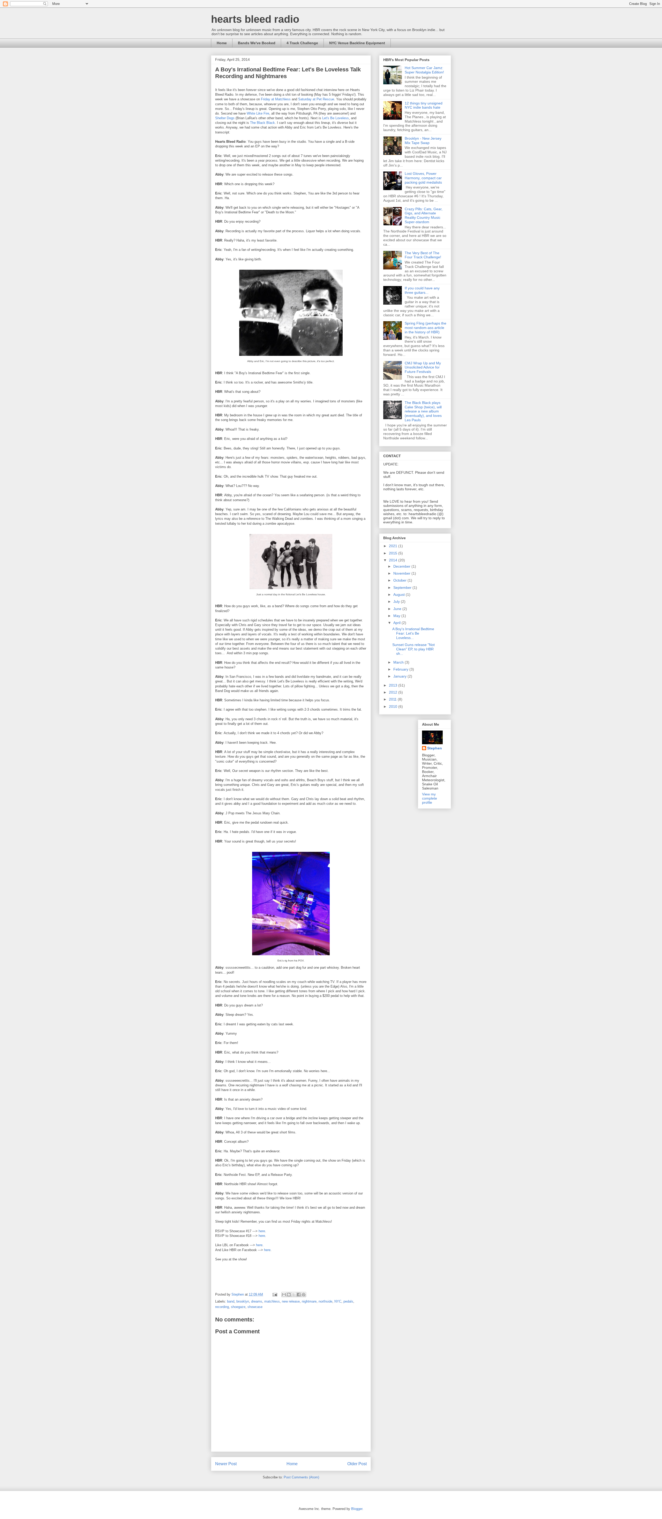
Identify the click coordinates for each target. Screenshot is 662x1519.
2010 (393, 706)
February (401, 669)
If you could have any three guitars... (422, 290)
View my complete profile (429, 798)
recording (222, 1307)
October (400, 580)
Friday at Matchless (276, 99)
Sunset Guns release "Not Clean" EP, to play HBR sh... (413, 649)
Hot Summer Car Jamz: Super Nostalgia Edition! (424, 70)
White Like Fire (258, 113)
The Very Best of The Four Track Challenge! (423, 255)
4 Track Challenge (302, 43)
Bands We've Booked (256, 43)
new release (291, 1301)
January (400, 676)
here (262, 1231)
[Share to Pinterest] (303, 1294)
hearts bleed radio (255, 19)
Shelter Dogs (225, 118)
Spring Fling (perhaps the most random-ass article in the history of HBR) (425, 327)
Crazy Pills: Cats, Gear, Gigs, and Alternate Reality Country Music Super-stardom (423, 215)
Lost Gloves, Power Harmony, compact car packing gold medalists (423, 177)
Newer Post (226, 1464)
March (399, 662)
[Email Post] (274, 1294)
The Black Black (262, 123)
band (230, 1301)
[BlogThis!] (288, 1294)
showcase (254, 1307)
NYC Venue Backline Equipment (357, 43)
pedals (348, 1301)
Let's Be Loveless (335, 118)
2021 (393, 546)
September (402, 587)
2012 (393, 692)
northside (325, 1301)
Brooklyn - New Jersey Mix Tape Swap (423, 140)
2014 (393, 560)
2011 (393, 699)
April (397, 623)
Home (222, 43)
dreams (256, 1301)
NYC (337, 1301)
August (399, 594)
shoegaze (238, 1307)
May (397, 616)
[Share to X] (293, 1294)
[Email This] (284, 1294)
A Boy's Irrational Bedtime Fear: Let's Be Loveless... (413, 633)
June (397, 609)
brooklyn (242, 1301)
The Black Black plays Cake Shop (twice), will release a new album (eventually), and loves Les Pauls (423, 411)
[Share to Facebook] (298, 1294)
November (402, 573)
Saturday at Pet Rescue (316, 99)
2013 (393, 685)
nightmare (309, 1301)
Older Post (357, 1464)
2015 (393, 553)
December (402, 566)
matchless (272, 1301)
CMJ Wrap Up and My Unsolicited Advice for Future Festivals (423, 367)
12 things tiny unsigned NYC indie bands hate (423, 105)
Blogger (356, 1509)
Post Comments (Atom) (301, 1477)
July (397, 601)
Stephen (434, 748)
